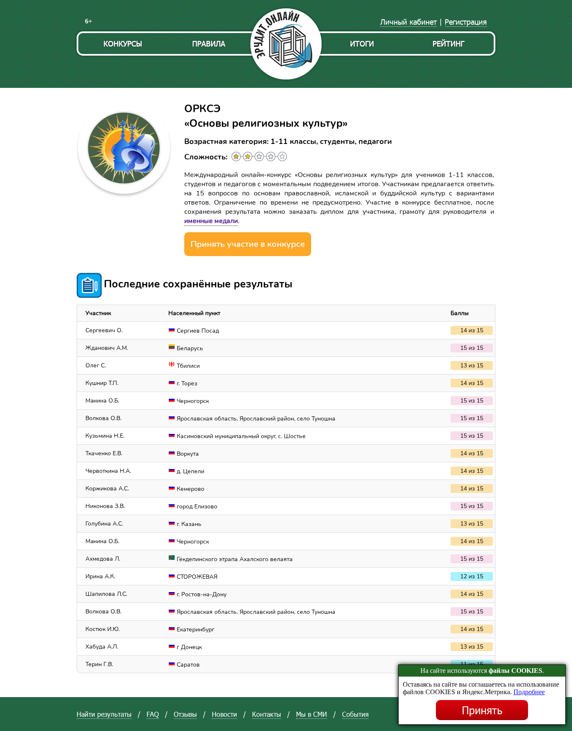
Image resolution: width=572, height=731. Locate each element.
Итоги (362, 43)
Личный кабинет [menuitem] (408, 21)
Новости (224, 714)
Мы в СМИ (311, 714)
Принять (482, 710)
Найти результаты (104, 714)
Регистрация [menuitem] (466, 21)
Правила (208, 43)
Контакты (266, 714)
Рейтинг (448, 43)
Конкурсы (122, 43)
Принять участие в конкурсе (248, 244)
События (355, 714)
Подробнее (529, 691)
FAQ (153, 714)
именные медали (211, 221)
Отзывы (185, 714)
